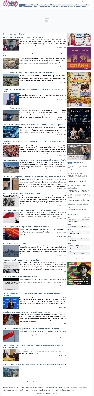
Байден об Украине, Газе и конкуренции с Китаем (79, 196)
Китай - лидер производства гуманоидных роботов (21, 193)
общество (44, 6)
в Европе (37, 6)
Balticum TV (84, 238)
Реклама (39, 5)
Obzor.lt (40, 387)
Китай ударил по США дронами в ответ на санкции (21, 277)
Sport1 (83, 232)
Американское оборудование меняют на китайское (21, 260)
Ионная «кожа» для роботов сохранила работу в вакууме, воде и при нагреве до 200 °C (34, 177)
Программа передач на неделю (82, 258)
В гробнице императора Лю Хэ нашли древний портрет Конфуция (27, 312)
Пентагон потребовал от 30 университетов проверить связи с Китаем (28, 73)
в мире (64, 6)
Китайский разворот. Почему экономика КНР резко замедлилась (26, 227)
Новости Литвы (71, 390)
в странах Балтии (71, 6)
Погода (55, 5)
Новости (22, 5)
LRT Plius (83, 254)
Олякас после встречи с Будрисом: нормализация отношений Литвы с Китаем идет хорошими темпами (33, 346)
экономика (58, 6)
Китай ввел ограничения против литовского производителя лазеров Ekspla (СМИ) (33, 329)
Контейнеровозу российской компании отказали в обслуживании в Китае (78, 205)
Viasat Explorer (85, 219)
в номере (31, 6)
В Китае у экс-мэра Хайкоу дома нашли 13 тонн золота (79, 168)
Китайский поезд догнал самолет (15, 108)
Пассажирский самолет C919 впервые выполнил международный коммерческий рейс (34, 160)
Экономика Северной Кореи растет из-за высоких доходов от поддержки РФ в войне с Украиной (34, 142)
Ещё (85, 6)
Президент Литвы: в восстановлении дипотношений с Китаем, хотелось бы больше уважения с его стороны (78, 176)
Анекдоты (72, 5)
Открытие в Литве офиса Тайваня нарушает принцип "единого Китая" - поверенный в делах (78, 187)
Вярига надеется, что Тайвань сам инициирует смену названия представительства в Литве (33, 90)
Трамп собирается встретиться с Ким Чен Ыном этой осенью (25, 37)
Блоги (65, 5)
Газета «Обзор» (31, 5)
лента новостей (24, 6)
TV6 (82, 245)
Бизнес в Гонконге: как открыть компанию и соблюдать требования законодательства (34, 364)
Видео (61, 5)
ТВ (51, 5)
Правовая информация (44, 393)
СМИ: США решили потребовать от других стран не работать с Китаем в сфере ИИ (33, 125)
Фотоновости (80, 5)
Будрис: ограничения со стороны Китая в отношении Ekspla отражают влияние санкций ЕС (32, 294)
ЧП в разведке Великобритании (14, 243)
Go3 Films (83, 226)
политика (50, 6)
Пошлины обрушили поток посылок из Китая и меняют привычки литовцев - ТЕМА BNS (33, 55)
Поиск (88, 5)
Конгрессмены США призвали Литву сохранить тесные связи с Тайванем (29, 210)
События (46, 5)
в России (80, 6)
